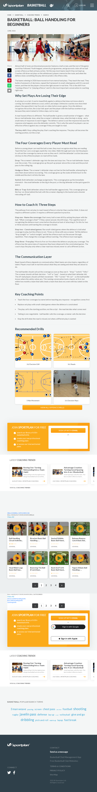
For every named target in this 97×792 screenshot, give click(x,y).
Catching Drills (11, 602)
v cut (56, 715)
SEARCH (46, 15)
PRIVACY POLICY (57, 770)
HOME (9, 15)
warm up (53, 720)
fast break (70, 720)
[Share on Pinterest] (9, 80)
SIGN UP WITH (68, 430)
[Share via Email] (9, 91)
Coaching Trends (33, 15)
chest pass (49, 709)
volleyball (65, 714)
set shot (58, 709)
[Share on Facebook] (9, 75)
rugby (15, 714)
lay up (51, 714)
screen (38, 709)
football (67, 709)
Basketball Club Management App (65, 757)
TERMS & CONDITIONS (60, 766)
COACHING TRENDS (23, 488)
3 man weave (18, 709)
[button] (68, 638)
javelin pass (28, 714)
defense (42, 714)
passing (30, 709)
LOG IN (82, 5)
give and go (78, 714)
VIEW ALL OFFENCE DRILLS (52, 407)
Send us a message (59, 752)
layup (60, 720)
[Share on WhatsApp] (9, 85)
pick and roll (41, 720)
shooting (79, 709)
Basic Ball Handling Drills (15, 600)
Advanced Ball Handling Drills (16, 599)
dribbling (27, 720)
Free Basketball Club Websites (64, 761)
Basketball (19, 15)
